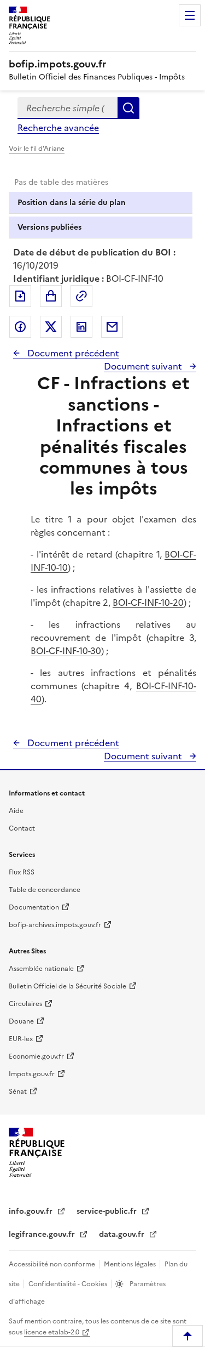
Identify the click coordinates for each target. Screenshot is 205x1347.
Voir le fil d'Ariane (37, 149)
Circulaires (25, 1004)
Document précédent (72, 353)
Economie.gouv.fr (36, 1056)
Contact (22, 828)
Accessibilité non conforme (53, 1264)
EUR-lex (21, 1039)
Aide (16, 811)
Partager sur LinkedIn (81, 327)
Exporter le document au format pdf (20, 296)
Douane (21, 1021)
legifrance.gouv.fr (43, 1234)
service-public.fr (108, 1211)
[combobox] (67, 108)
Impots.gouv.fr (32, 1074)
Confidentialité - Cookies (68, 1284)
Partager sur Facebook (20, 327)
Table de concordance (44, 890)
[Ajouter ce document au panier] (51, 296)
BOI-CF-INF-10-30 (66, 650)
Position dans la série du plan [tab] (71, 202)
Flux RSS (21, 872)
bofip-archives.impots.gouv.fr (55, 925)
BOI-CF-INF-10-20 (148, 602)
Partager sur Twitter (51, 327)
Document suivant (144, 366)
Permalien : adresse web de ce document (81, 296)
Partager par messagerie (112, 327)
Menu (190, 15)
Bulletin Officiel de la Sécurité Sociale (67, 986)
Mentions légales (130, 1264)
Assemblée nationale (41, 969)
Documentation (34, 907)
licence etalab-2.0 (51, 1332)
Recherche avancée (58, 127)
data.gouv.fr (123, 1234)
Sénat (18, 1091)
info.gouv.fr (32, 1211)
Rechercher (128, 108)
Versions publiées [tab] (49, 227)
